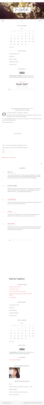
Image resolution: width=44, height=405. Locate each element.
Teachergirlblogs (12, 199)
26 (32, 41)
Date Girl (10, 211)
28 (14, 44)
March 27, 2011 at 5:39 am (12, 186)
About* (10, 384)
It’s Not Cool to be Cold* (14, 53)
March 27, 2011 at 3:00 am (12, 173)
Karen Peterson (11, 223)
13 (11, 38)
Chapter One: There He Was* (15, 286)
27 (11, 44)
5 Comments (25, 86)
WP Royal (9, 402)
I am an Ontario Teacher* (14, 289)
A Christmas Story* (13, 64)
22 (18, 41)
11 (29, 36)
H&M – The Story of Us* (14, 394)
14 (14, 38)
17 (25, 38)
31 (25, 44)
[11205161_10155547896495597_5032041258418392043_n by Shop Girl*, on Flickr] (22, 372)
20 (11, 41)
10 (25, 36)
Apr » (13, 47)
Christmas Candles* (13, 59)
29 (18, 44)
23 (22, 41)
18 (29, 38)
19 (32, 38)
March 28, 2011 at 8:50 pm (12, 212)
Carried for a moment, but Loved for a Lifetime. (18, 392)
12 (32, 36)
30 (22, 44)
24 (25, 41)
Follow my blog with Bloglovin (15, 359)
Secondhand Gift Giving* (14, 61)
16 (22, 38)
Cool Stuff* (22, 82)
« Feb (10, 47)
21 (14, 41)
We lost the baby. (12, 297)
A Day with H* (12, 56)
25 (29, 41)
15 (18, 38)
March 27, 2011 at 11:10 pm (12, 200)
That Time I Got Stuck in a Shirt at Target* (17, 291)
